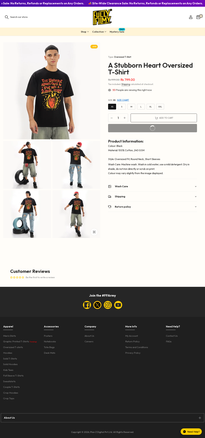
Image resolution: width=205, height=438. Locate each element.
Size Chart (123, 100)
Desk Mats (49, 352)
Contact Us (172, 335)
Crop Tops (8, 398)
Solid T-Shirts (10, 358)
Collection (98, 31)
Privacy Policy (132, 352)
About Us (89, 335)
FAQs (169, 341)
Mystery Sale (117, 31)
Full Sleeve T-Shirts (13, 375)
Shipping (125, 84)
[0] (198, 17)
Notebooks (50, 341)
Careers (89, 341)
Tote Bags (49, 347)
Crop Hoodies (10, 392)
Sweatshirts (9, 381)
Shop (83, 31)
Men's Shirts (9, 335)
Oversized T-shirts (13, 347)
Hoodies (7, 352)
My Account (131, 335)
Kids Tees (8, 369)
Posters (48, 335)
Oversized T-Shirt (122, 57)
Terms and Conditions (136, 347)
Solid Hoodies (10, 364)
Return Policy (132, 341)
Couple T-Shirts (11, 386)
